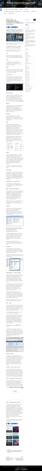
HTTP (21, 450)
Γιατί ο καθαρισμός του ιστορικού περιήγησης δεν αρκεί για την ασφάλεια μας (30, 34)
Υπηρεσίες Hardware (18, 11)
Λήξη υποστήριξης (27, 85)
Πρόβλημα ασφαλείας (28, 86)
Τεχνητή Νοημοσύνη (28, 88)
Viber (25, 69)
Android (26, 52)
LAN (11, 451)
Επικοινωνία (26, 9)
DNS (9, 450)
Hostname (19, 450)
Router (14, 451)
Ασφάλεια (26, 79)
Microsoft (26, 66)
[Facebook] (1, 5)
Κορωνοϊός (26, 83)
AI (25, 51)
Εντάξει (17, 469)
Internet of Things (20, 101)
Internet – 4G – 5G (27, 63)
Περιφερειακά (33, 11)
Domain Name (11, 450)
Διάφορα (26, 80)
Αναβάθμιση (27, 77)
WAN (15, 451)
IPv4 (7, 451)
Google (26, 60)
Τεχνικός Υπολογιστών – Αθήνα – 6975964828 (11, 9)
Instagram (26, 62)
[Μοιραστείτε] (1, 10)
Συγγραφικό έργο (11, 13)
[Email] (1, 8)
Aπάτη (26, 57)
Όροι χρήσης (24, 469)
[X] (1, 7)
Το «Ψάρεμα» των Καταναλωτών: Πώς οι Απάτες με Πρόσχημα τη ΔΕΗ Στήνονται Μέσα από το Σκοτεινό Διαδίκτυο (30, 41)
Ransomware (27, 68)
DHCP (8, 450)
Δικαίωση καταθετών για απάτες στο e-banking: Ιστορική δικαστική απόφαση (30, 37)
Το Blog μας (21, 9)
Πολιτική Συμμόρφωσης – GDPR (9, 11)
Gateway (17, 450)
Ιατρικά (5, 13)
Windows (26, 71)
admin (11, 18)
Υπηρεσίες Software (26, 11)
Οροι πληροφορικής (18, 451)
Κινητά (26, 82)
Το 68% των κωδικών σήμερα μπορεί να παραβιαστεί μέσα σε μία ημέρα (30, 45)
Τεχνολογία (8, 449)
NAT (12, 451)
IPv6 (8, 451)
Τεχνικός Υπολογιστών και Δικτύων (20, 3)
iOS (25, 65)
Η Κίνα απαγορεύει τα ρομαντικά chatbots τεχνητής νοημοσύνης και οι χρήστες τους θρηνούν (30, 31)
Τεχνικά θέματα (27, 89)
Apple (26, 54)
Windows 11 (26, 74)
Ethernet (14, 450)
